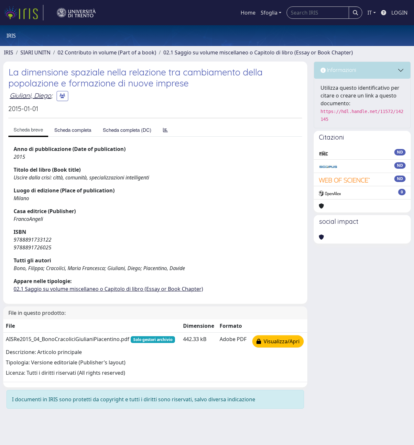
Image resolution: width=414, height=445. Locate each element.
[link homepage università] (76, 12)
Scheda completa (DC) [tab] (127, 129)
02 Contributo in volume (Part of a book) (107, 52)
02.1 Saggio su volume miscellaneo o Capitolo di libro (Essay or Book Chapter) (258, 52)
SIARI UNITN (35, 52)
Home (248, 12)
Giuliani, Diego (30, 95)
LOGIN (399, 12)
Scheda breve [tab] (28, 129)
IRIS (8, 52)
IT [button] (369, 12)
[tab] (165, 129)
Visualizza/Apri (280, 341)
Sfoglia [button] (269, 12)
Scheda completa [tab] (72, 129)
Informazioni (341, 70)
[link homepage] (23, 12)
